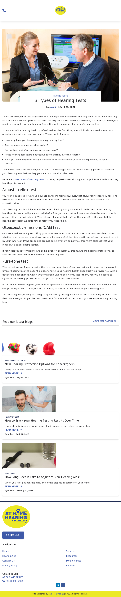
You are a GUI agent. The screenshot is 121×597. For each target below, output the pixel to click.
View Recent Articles (104, 321)
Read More (12, 373)
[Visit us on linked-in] (58, 585)
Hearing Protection (15, 360)
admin (53, 107)
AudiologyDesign (56, 594)
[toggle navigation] (116, 6)
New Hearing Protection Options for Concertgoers (40, 364)
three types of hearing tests (28, 179)
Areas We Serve (12, 577)
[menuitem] (28, 551)
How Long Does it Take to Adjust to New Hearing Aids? (42, 477)
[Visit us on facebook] (63, 585)
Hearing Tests (60, 96)
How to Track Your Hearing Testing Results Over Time (42, 420)
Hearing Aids (11, 473)
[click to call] (4, 10)
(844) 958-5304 (14, 581)
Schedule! (13, 535)
